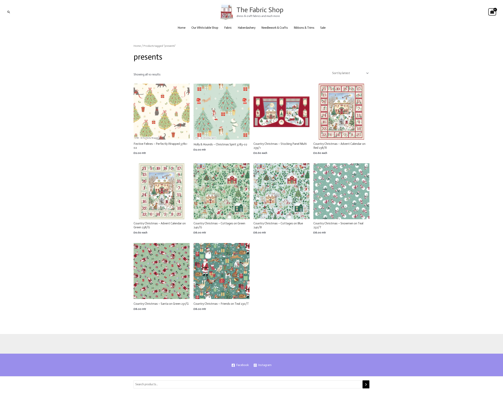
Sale (323, 27)
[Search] (366, 384)
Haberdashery (246, 27)
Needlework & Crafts (274, 27)
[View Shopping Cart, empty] (492, 12)
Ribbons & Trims (304, 27)
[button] (8, 12)
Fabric (228, 27)
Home (181, 27)
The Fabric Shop (260, 10)
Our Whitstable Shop (204, 27)
